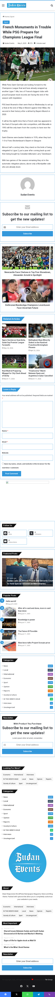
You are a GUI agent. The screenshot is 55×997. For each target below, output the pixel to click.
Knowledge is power (26, 620)
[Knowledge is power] (9, 623)
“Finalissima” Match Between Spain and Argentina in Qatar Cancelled (41, 373)
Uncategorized (9, 707)
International (9, 674)
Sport (12, 17)
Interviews (7, 703)
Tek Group (49, 980)
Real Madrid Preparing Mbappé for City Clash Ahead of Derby (14, 373)
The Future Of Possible (27, 631)
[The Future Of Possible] (9, 635)
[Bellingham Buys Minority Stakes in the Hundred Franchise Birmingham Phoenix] (41, 331)
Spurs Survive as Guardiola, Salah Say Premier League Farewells (13, 342)
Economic (7, 678)
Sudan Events (9, 43)
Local (6, 670)
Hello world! (11, 601)
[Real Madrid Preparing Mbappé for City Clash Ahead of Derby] (14, 361)
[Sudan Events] (16, 5)
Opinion (6, 687)
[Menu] (3, 6)
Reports (7, 691)
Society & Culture (10, 695)
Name (5, 431)
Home (6, 17)
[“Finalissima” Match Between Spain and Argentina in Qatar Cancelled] (41, 361)
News (6, 666)
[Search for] (52, 6)
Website (5, 453)
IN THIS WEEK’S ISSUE (12, 699)
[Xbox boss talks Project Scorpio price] (9, 646)
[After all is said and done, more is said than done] (9, 612)
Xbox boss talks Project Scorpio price (34, 643)
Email (5, 442)
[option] (27, 572)
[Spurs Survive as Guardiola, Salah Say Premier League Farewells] (14, 331)
